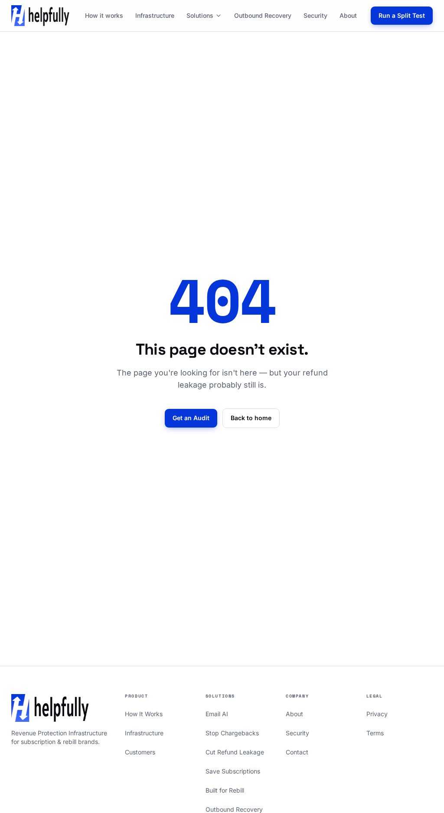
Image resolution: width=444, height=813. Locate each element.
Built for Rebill (225, 790)
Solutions (199, 15)
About (348, 15)
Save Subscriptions (233, 771)
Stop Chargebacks (232, 733)
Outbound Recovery (262, 15)
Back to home (251, 417)
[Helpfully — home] (41, 15)
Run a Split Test (402, 15)
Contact (297, 752)
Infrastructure (154, 15)
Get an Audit (191, 417)
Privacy (377, 714)
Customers (140, 752)
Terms (375, 733)
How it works (104, 15)
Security (315, 15)
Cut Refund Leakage (235, 752)
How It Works (144, 714)
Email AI (217, 714)
